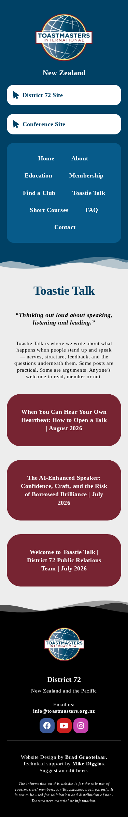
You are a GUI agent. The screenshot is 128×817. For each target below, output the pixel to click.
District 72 (64, 679)
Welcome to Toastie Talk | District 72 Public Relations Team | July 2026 (64, 560)
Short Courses (49, 210)
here (81, 770)
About (79, 158)
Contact (64, 227)
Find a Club (39, 192)
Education (38, 175)
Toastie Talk (88, 192)
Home (46, 158)
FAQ (91, 210)
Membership (86, 175)
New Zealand (64, 72)
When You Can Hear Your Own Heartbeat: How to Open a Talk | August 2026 (64, 420)
